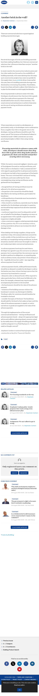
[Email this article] (14, 27)
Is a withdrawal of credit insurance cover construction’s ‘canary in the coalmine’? (23, 515)
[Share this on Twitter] (6, 27)
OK (19, 690)
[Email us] (26, 663)
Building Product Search (11, 650)
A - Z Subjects (7, 644)
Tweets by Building (7, 535)
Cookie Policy (6, 679)
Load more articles (19, 433)
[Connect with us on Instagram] (32, 663)
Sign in (14, 23)
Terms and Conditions (24, 677)
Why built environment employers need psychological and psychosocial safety (24, 488)
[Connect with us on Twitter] (13, 663)
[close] (37, 23)
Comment (4, 13)
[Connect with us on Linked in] (19, 663)
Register (23, 473)
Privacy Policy (17, 679)
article (18, 80)
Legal (5, 339)
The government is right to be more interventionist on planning (23, 502)
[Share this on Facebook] (2, 27)
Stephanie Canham (9, 21)
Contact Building (30, 679)
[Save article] (36, 27)
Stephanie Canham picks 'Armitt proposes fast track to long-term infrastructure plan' (21, 409)
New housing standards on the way (22, 394)
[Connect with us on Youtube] (19, 669)
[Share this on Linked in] (10, 27)
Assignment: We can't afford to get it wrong (22, 422)
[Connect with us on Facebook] (6, 663)
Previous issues (8, 641)
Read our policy (19, 685)
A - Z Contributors (9, 647)
